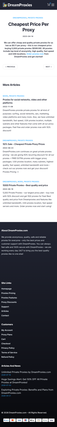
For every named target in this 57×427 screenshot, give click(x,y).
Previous (11, 67)
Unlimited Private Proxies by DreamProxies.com (26, 372)
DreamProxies (20, 18)
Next (48, 67)
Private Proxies (35, 18)
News (5, 96)
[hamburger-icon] (52, 5)
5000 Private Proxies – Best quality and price (25, 185)
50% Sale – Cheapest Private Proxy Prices (24, 144)
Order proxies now (35, 54)
